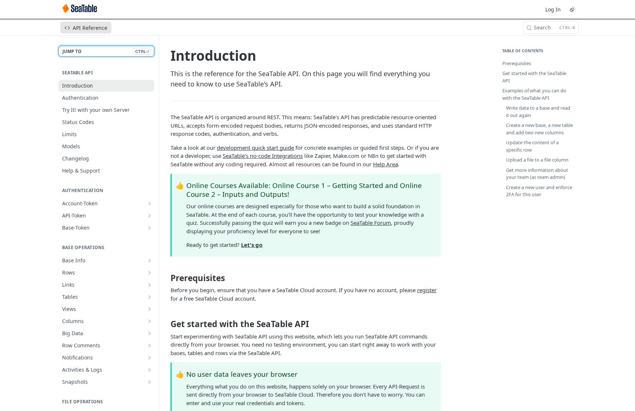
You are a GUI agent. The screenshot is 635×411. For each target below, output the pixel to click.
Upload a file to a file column (537, 159)
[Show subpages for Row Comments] (150, 345)
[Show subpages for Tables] (150, 297)
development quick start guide (255, 147)
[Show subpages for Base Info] (150, 260)
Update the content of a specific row (532, 146)
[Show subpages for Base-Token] (150, 228)
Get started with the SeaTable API (534, 77)
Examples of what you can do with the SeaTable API (534, 94)
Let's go (251, 244)
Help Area (385, 164)
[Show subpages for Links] (150, 285)
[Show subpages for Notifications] (150, 358)
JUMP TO (105, 51)
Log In (553, 9)
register (427, 290)
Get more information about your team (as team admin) (537, 174)
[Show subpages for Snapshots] (150, 382)
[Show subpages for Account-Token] (150, 203)
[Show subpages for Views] (150, 309)
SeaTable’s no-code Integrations (263, 155)
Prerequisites (516, 63)
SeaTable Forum (371, 222)
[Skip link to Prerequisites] (165, 278)
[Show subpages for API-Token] (150, 216)
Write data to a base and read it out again (538, 111)
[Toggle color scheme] (572, 9)
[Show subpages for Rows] (150, 273)
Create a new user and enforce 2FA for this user (539, 191)
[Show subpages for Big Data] (150, 333)
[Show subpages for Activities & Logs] (150, 370)
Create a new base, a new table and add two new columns (539, 129)
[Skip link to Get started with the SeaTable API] (165, 324)
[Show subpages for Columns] (150, 321)
